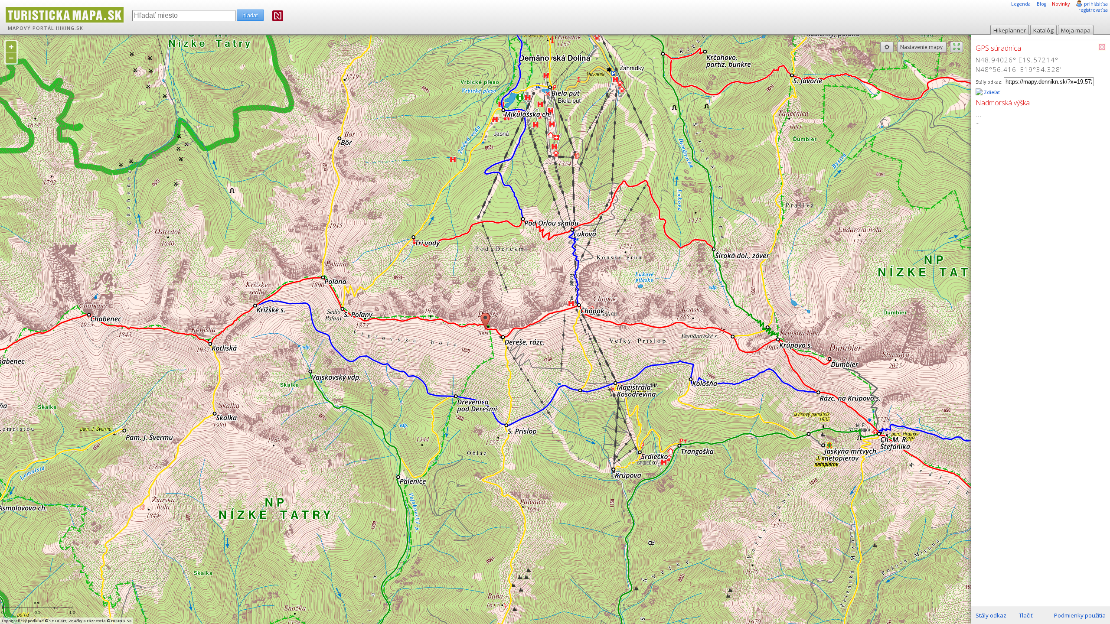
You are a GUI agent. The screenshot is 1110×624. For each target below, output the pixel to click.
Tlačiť (1026, 615)
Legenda (1021, 4)
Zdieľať (991, 92)
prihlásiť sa (1096, 4)
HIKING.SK (69, 28)
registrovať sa (1093, 10)
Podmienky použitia (1080, 615)
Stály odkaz (991, 615)
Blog (1041, 4)
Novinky (1061, 4)
